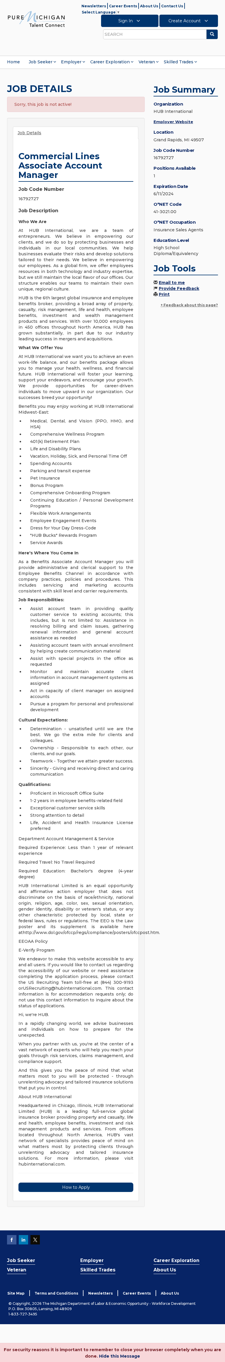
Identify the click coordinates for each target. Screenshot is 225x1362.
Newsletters (93, 6)
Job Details (29, 132)
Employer (71, 61)
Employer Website (173, 121)
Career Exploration (110, 61)
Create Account (185, 20)
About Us (149, 6)
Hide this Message (119, 1356)
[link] (36, 18)
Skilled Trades (178, 61)
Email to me (172, 282)
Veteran (147, 61)
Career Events (123, 6)
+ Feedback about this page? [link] (189, 305)
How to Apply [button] (76, 1187)
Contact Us (172, 6)
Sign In (126, 20)
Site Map (16, 1293)
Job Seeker (40, 61)
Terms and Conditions (56, 1293)
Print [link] (164, 294)
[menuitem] (13, 62)
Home (13, 61)
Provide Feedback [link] (179, 288)
